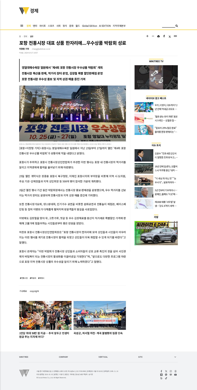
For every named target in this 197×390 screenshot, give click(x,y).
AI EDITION (105, 25)
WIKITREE (23, 357)
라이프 (42, 25)
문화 (71, 25)
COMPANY (63, 357)
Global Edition (89, 25)
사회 (58, 25)
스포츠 (51, 25)
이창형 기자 (24, 48)
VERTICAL (103, 357)
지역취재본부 (119, 25)
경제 (29, 25)
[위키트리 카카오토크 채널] (166, 374)
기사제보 (23, 291)
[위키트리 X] (166, 371)
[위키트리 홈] (24, 13)
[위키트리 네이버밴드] (161, 378)
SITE (140, 357)
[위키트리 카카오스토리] (161, 374)
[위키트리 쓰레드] (175, 371)
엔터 (35, 25)
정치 (65, 25)
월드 (78, 25)
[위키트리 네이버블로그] (170, 374)
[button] (147, 36)
